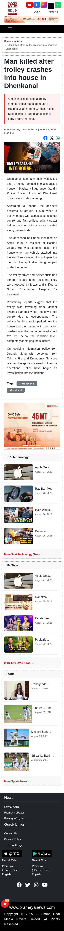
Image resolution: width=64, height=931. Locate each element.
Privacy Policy (12, 839)
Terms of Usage (13, 845)
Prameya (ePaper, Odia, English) (10, 870)
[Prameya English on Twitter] (28, 885)
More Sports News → (17, 781)
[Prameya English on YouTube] (45, 885)
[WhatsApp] (58, 5)
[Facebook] (36, 5)
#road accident (26, 384)
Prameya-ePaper (14, 812)
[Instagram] (44, 5)
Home (7, 41)
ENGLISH (53, 12)
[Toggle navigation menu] (10, 28)
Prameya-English (14, 818)
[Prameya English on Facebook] (19, 885)
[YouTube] (29, 5)
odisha (18, 41)
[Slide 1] (32, 17)
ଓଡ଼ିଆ (37, 12)
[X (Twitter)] (51, 6)
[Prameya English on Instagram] (36, 885)
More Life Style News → (19, 662)
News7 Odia (11, 806)
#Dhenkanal (16, 390)
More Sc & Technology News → (23, 554)
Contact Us (10, 833)
